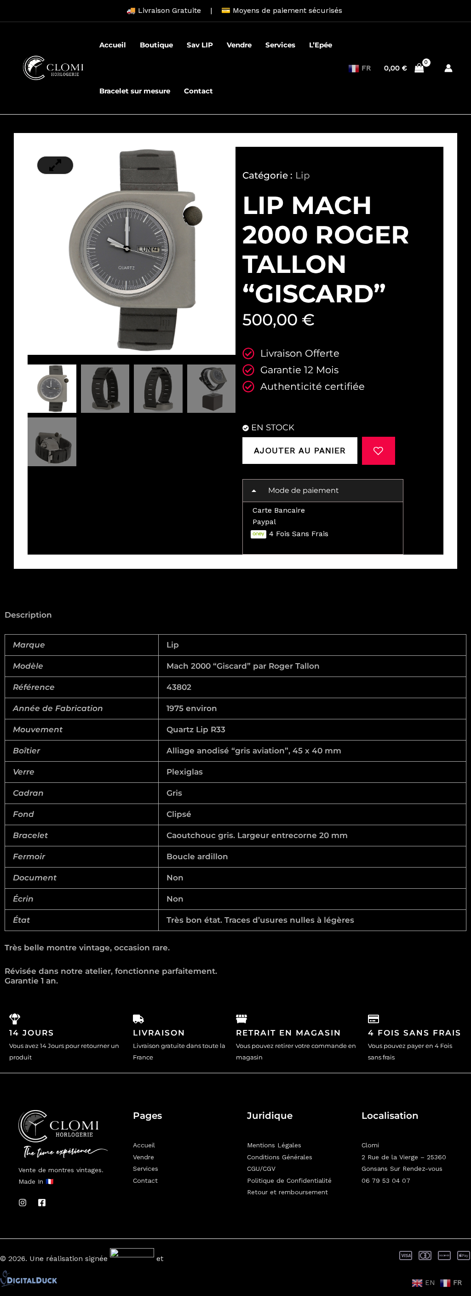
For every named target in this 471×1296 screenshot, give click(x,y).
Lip (302, 175)
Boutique (156, 44)
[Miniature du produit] (55, 165)
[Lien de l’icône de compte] (448, 68)
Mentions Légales (274, 1145)
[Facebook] (42, 1202)
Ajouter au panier (300, 450)
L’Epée (320, 44)
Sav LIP (200, 44)
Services (280, 44)
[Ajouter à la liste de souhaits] (378, 451)
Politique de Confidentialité (289, 1180)
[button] (323, 491)
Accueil (112, 44)
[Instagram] (22, 1202)
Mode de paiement (303, 490)
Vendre (239, 44)
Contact (198, 91)
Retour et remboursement (287, 1192)
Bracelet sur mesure (134, 91)
